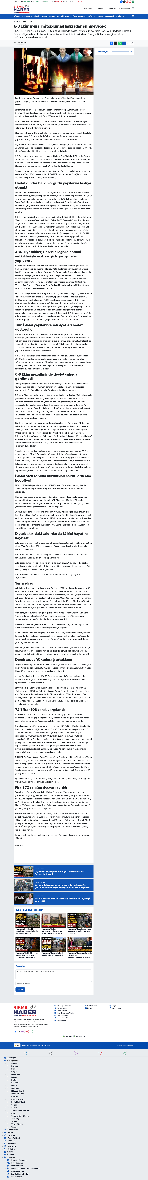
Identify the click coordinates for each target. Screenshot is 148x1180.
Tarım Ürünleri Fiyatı (20, 1116)
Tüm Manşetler (63, 1015)
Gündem (15, 1088)
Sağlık (14, 1105)
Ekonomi (15, 1083)
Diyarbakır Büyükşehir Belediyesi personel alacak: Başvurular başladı (26, 931)
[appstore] (67, 1036)
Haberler (17, 22)
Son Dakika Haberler (20, 1110)
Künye (114, 1006)
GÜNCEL (92, 16)
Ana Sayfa (11, 1058)
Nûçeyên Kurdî (17, 1091)
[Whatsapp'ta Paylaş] (120, 43)
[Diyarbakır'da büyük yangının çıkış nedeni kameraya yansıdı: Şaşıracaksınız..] (27, 944)
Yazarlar (112, 9)
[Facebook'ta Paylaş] (111, 43)
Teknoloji (15, 1119)
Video (100, 9)
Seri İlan (11, 1141)
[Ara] (133, 8)
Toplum (14, 1121)
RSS (18, 1045)
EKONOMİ (109, 16)
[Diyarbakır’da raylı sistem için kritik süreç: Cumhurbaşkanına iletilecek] (79, 944)
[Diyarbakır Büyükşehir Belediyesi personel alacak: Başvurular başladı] (27, 920)
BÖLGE (17, 16)
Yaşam (14, 1127)
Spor (13, 1113)
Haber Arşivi (62, 1020)
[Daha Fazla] (124, 43)
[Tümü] (131, 51)
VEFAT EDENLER (48, 16)
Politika (14, 1096)
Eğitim (14, 1080)
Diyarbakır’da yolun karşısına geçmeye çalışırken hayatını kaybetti (79, 931)
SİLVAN (14, 1108)
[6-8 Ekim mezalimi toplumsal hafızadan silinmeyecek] (54, 71)
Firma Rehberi (124, 9)
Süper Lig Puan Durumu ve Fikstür (25, 1168)
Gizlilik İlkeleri (92, 1006)
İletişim (89, 1008)
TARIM (100, 16)
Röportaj (11, 1144)
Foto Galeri (87, 9)
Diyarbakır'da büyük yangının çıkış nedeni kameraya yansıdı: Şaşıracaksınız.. (27, 955)
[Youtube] (27, 1031)
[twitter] (51, 1053)
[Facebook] (15, 1031)
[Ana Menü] (133, 16)
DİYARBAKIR (27, 16)
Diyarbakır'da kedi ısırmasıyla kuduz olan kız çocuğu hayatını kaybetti (51, 931)
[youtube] (100, 1053)
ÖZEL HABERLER (79, 16)
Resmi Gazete (17, 1099)
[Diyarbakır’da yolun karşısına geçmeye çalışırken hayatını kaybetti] (79, 920)
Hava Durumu (62, 1008)
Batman (14, 1066)
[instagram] (76, 1053)
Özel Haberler (17, 1094)
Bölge (14, 1072)
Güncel (14, 1085)
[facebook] (26, 1053)
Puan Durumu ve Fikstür (66, 1013)
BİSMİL (37, 16)
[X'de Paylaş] (115, 43)
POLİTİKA (120, 16)
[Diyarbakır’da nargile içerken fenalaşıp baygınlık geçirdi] (53, 944)
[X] (19, 1031)
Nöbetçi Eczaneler (64, 1006)
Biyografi (11, 1146)
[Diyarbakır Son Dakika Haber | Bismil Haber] (21, 8)
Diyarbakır (27, 22)
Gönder (20, 989)
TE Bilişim (131, 1045)
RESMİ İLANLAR (64, 16)
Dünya (14, 1077)
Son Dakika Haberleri (65, 1018)
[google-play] (79, 1036)
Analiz (14, 1063)
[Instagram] (23, 1031)
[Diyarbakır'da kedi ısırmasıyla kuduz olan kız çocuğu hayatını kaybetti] (53, 920)
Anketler (11, 1149)
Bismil (13, 1069)
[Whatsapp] (31, 1031)
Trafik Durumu (62, 1010)
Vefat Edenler (17, 1124)
